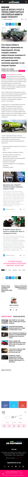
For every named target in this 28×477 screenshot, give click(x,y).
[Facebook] (10, 24)
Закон (19, 270)
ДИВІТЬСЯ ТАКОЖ (6, 316)
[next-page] (4, 365)
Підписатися (22, 401)
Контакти (21, 473)
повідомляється (13, 74)
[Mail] (8, 466)
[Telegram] (7, 24)
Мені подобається (6, 402)
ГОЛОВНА (3, 5)
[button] (2, 2)
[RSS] (12, 466)
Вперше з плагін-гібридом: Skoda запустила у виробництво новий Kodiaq (6, 288)
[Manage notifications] (3, 474)
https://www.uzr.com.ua (14, 307)
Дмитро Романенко (8, 19)
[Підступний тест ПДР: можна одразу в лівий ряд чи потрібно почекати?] (4, 321)
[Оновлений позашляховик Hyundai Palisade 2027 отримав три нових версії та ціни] (4, 328)
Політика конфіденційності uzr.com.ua (13, 471)
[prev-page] (2, 365)
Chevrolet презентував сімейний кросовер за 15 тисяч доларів (20, 287)
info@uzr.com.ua (18, 458)
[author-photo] (14, 303)
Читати (14, 401)
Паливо (23, 270)
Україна (13, 5)
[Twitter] (13, 24)
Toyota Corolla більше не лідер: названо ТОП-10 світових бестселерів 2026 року (17, 351)
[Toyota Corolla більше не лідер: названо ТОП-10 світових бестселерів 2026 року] (4, 350)
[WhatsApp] (16, 24)
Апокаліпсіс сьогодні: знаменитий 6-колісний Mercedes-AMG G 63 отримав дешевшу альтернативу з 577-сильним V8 (16, 359)
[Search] (26, 2)
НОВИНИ (8, 5)
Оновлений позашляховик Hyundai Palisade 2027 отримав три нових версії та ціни (17, 328)
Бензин (9, 270)
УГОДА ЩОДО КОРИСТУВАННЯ (11, 473)
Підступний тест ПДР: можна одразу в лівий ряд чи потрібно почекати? (17, 321)
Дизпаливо (15, 270)
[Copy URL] (19, 24)
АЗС (6, 270)
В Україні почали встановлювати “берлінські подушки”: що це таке (15, 263)
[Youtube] (17, 310)
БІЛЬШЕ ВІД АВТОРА (19, 316)
